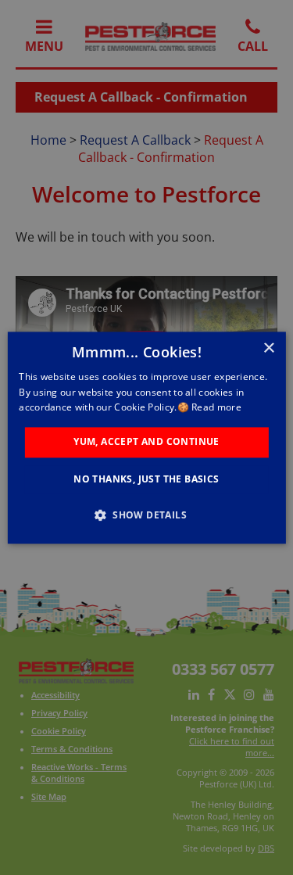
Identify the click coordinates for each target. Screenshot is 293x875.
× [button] (268, 348)
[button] (146, 514)
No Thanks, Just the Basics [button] (146, 479)
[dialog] (146, 437)
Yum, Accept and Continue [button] (146, 442)
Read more (216, 407)
